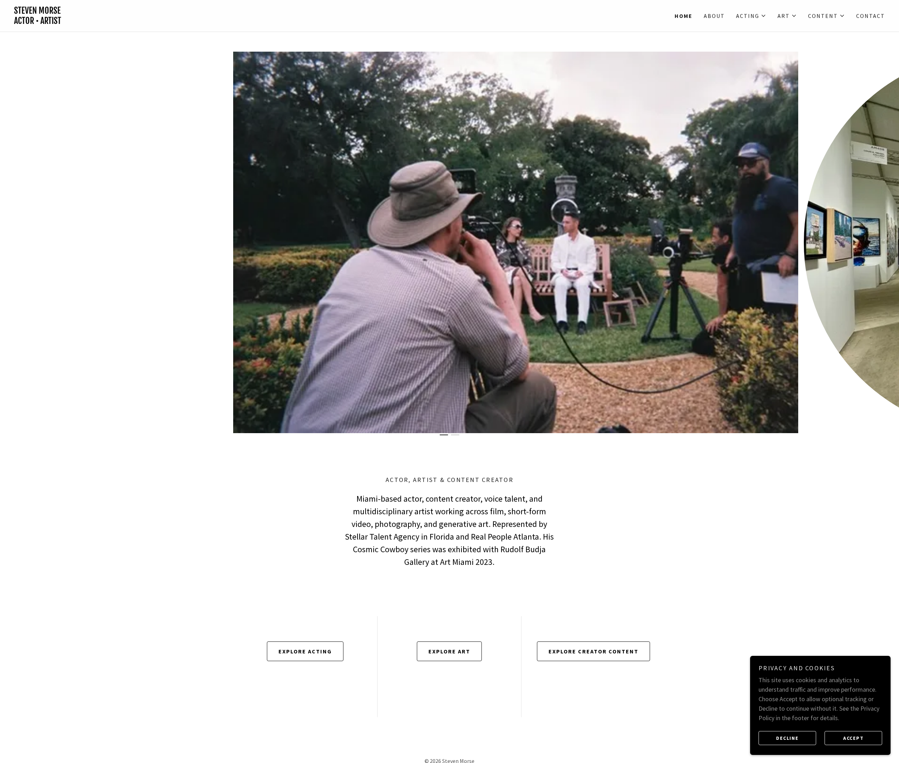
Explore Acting (305, 651)
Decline (787, 738)
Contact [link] (870, 15)
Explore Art (449, 651)
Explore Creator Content (593, 651)
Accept (853, 738)
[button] (751, 16)
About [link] (714, 15)
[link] (232, 22)
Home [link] (684, 15)
